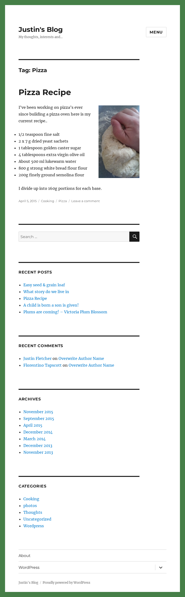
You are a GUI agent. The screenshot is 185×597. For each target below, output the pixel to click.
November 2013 (38, 452)
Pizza (63, 201)
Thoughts (32, 512)
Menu (156, 32)
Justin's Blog (41, 29)
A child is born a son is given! (51, 305)
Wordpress (33, 525)
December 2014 (38, 432)
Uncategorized (37, 519)
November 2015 (38, 411)
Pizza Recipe (45, 92)
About (25, 555)
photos (30, 505)
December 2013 (37, 445)
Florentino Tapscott (42, 365)
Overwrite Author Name (81, 358)
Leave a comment (85, 201)
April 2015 (32, 425)
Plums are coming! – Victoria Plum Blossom (65, 311)
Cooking (47, 201)
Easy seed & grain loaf (44, 284)
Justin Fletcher (37, 358)
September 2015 (38, 418)
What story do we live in (46, 291)
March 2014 (34, 438)
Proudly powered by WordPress (66, 583)
